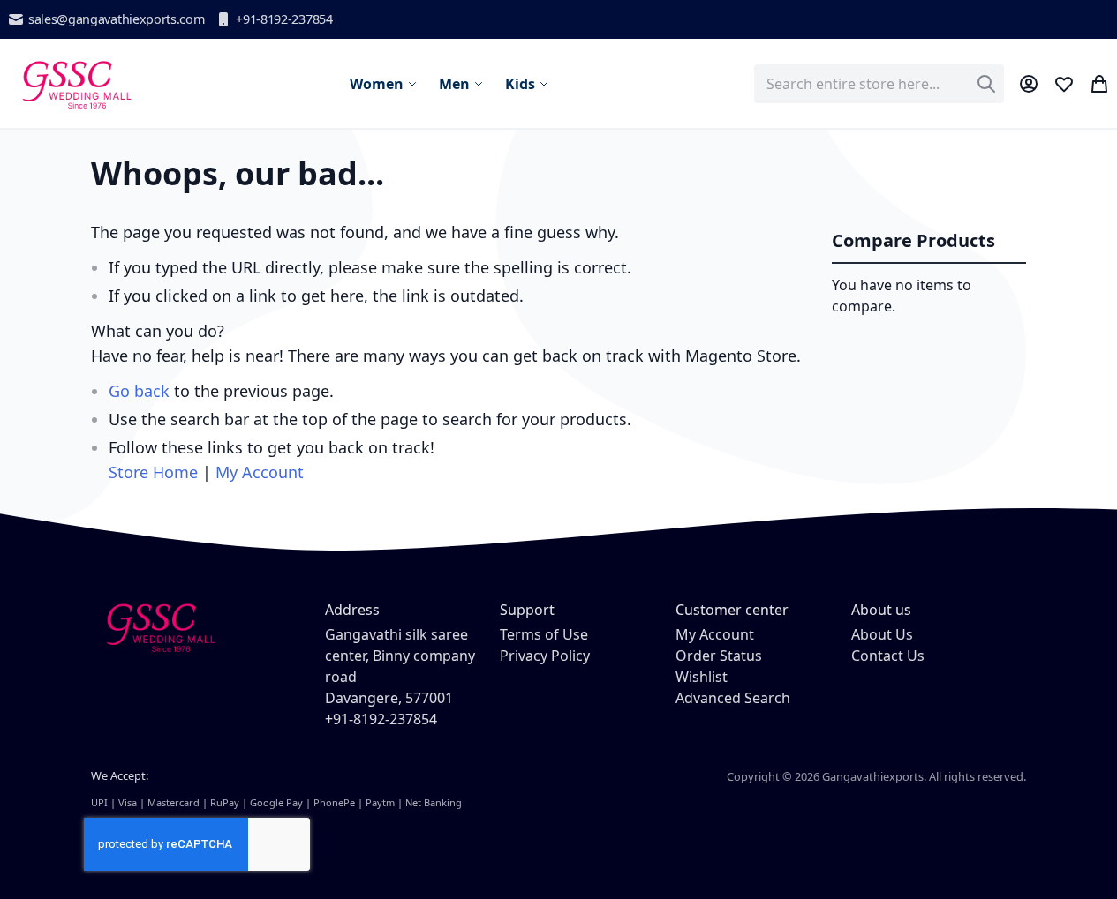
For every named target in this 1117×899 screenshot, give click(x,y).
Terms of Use (544, 634)
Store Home (153, 472)
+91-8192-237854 (284, 19)
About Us (882, 634)
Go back (139, 390)
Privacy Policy (545, 655)
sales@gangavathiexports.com (116, 19)
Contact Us (888, 655)
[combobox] (879, 83)
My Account (259, 472)
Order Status (718, 655)
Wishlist (701, 676)
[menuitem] (384, 84)
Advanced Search (732, 698)
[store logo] (75, 83)
